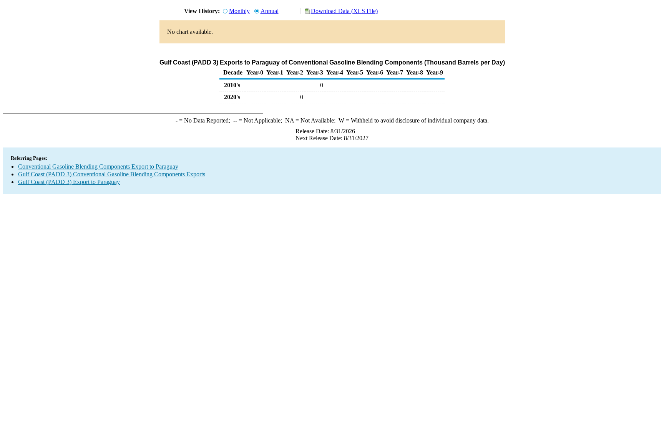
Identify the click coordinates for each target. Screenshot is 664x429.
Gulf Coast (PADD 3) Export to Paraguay (69, 182)
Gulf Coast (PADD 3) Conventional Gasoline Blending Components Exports (111, 174)
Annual (270, 11)
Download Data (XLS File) (344, 11)
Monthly (239, 11)
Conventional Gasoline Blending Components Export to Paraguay (98, 166)
